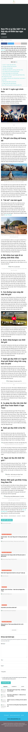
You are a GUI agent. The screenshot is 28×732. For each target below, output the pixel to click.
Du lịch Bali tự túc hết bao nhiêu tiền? (9, 607)
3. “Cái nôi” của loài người (7, 68)
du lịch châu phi (12, 515)
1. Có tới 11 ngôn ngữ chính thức (9, 64)
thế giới (23, 515)
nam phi (19, 515)
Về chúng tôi (6, 715)
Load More (14, 630)
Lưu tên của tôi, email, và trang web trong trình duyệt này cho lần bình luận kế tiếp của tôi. (14, 678)
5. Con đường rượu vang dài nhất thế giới (10, 71)
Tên (2, 660)
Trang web (3, 671)
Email (2, 665)
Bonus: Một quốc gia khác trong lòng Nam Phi (11, 85)
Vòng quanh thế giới (8, 40)
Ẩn (16, 62)
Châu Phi (3, 50)
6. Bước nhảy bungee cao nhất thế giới (10, 73)
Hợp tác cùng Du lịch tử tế (15, 715)
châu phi (6, 515)
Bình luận (3, 643)
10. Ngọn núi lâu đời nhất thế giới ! (9, 83)
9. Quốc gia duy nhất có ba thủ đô (9, 81)
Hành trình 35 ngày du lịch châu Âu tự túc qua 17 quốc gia (13, 572)
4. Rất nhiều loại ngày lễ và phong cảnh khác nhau (12, 69)
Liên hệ (22, 715)
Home (2, 40)
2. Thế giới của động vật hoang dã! (9, 66)
